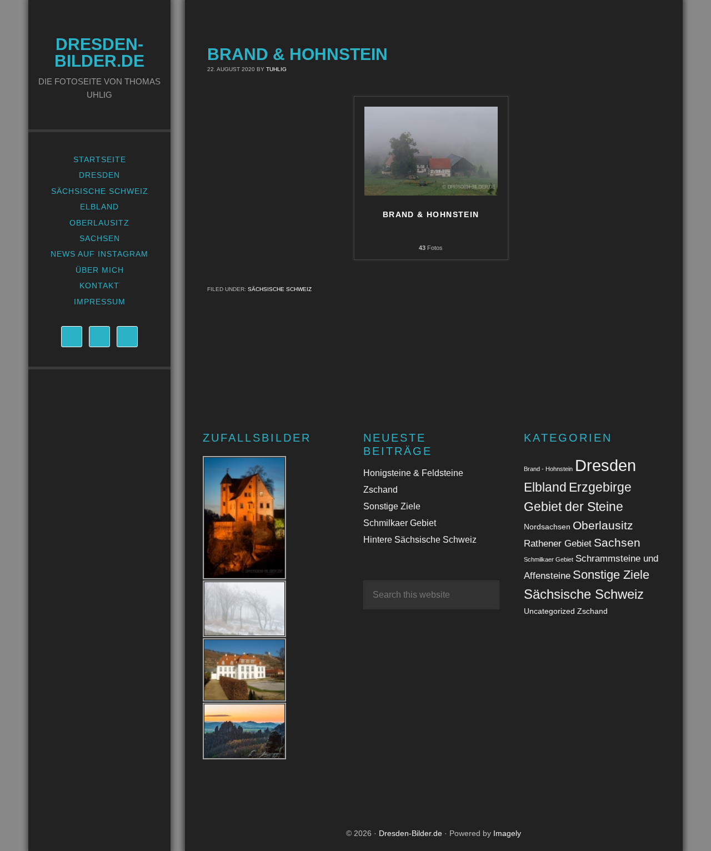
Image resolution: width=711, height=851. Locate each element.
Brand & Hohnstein (431, 214)
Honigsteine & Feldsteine (413, 473)
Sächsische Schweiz (280, 289)
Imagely (507, 833)
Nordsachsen (547, 526)
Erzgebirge (600, 487)
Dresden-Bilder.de (99, 52)
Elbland (545, 487)
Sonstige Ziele (391, 506)
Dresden (605, 465)
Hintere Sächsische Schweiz (420, 539)
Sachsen (617, 542)
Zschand (380, 489)
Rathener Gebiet (558, 543)
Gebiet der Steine (573, 506)
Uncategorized (549, 611)
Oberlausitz (603, 525)
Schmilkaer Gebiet (399, 523)
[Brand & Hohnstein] (431, 192)
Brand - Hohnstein (548, 468)
